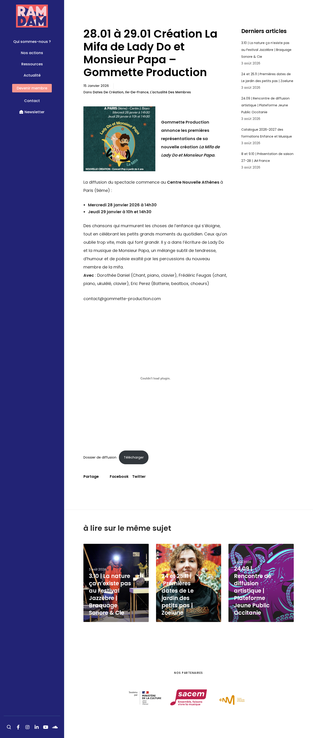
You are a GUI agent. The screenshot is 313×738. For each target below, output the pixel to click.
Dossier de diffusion (99, 457)
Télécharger (134, 457)
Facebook (119, 476)
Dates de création (108, 92)
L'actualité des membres (170, 92)
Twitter (139, 476)
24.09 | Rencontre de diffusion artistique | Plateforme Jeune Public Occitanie (265, 105)
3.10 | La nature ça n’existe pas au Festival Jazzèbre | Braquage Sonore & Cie (266, 50)
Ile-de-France (136, 92)
